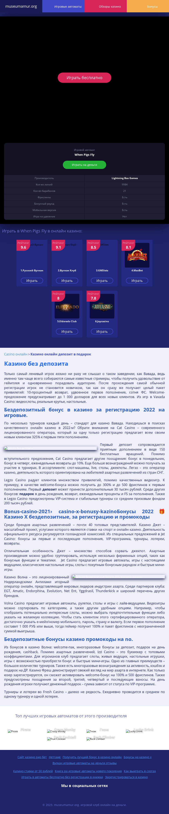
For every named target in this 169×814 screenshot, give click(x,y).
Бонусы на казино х (137, 757)
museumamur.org (21, 6)
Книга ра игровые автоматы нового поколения (88, 771)
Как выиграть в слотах (140, 771)
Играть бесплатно (84, 77)
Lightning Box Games (125, 178)
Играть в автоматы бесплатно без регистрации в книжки (62, 777)
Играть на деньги (84, 165)
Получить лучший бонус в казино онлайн (92, 757)
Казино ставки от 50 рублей (33, 771)
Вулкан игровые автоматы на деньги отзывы (85, 763)
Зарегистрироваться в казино (126, 777)
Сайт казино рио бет (32, 757)
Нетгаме (55, 757)
